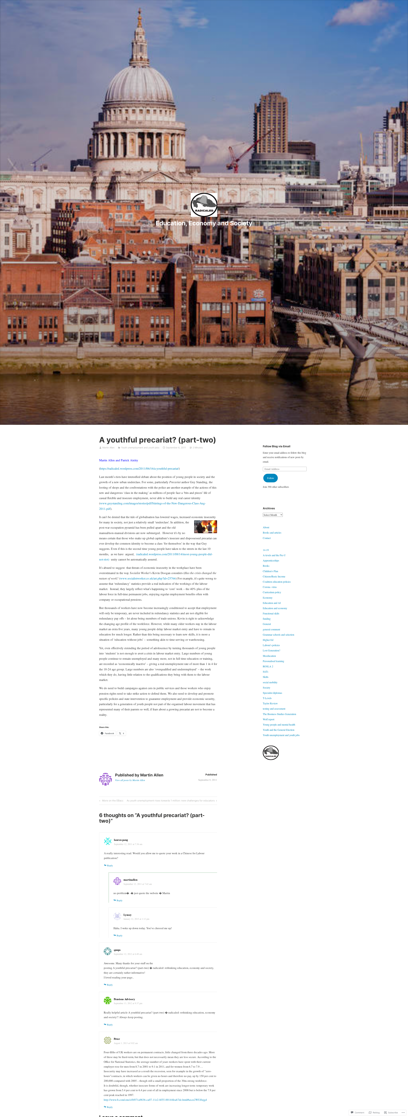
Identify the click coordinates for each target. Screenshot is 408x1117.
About (266, 527)
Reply (110, 865)
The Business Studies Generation (279, 714)
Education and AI (272, 603)
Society (266, 687)
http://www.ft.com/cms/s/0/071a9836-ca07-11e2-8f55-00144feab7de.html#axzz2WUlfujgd (155, 1100)
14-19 (266, 550)
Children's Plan (270, 571)
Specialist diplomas (272, 692)
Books (266, 565)
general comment (271, 629)
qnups (117, 950)
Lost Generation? (271, 650)
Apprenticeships (271, 560)
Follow (270, 478)
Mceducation (269, 655)
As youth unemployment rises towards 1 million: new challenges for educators (171, 801)
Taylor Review (270, 703)
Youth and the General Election (278, 729)
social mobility (270, 682)
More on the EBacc (110, 801)
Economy (268, 597)
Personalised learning (273, 661)
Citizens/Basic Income (274, 576)
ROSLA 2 (268, 666)
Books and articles (272, 532)
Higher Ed (268, 639)
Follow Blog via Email (276, 446)
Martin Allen (108, 447)
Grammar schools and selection (278, 634)
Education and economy (275, 608)
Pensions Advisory (124, 999)
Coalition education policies (277, 581)
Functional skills (271, 613)
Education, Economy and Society (204, 223)
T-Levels (267, 698)
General (267, 624)
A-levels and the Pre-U (274, 555)
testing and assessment (274, 708)
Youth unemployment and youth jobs (140, 447)
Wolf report (268, 719)
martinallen (130, 880)
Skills (265, 676)
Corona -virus (270, 587)
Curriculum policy (272, 592)
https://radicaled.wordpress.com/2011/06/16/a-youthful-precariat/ (139, 468)
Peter (117, 1039)
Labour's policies (271, 645)
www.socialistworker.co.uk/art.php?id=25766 (148, 578)
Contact (267, 538)
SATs (265, 671)
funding (267, 618)
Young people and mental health (279, 724)
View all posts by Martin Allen (130, 780)
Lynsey (128, 915)
